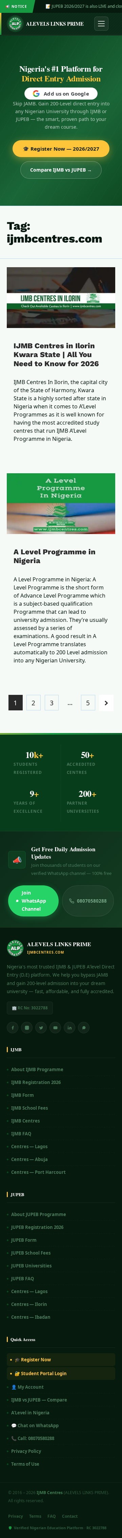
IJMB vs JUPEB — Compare (39, 1400)
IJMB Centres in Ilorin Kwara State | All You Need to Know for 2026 (56, 355)
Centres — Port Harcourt (38, 1172)
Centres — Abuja (29, 1159)
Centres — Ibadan (30, 1317)
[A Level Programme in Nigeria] (61, 503)
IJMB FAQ (21, 1134)
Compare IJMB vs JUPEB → (61, 170)
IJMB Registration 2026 (36, 1082)
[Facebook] (12, 1027)
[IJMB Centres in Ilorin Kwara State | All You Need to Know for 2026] (61, 297)
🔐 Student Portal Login (41, 1373)
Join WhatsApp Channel (34, 900)
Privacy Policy (26, 1451)
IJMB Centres (25, 1121)
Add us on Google (66, 93)
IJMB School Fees (29, 1108)
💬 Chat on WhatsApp (35, 1425)
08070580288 (92, 901)
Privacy (15, 1516)
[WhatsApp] (83, 1027)
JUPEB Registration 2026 (37, 1227)
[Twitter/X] (41, 1027)
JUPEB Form (24, 1240)
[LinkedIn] (69, 1027)
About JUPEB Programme (38, 1214)
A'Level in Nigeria (30, 1413)
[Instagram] (27, 1027)
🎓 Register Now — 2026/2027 (61, 148)
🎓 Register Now (33, 1360)
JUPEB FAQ (22, 1279)
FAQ (51, 1516)
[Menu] (101, 24)
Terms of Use (25, 1464)
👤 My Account (27, 1387)
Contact (70, 1516)
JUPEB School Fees (30, 1253)
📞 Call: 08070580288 (32, 1438)
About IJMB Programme (37, 1069)
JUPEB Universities (31, 1266)
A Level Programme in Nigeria (55, 556)
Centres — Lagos (29, 1146)
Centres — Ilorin (29, 1304)
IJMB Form (22, 1095)
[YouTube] (55, 1027)
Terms (35, 1516)
